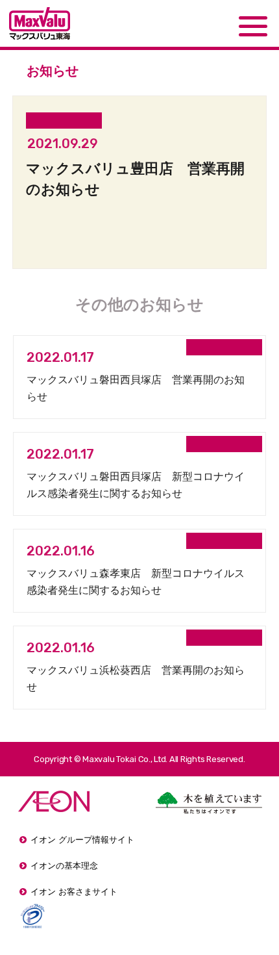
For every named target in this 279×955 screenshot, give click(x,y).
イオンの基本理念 (64, 866)
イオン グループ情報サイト (82, 840)
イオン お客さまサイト (73, 892)
